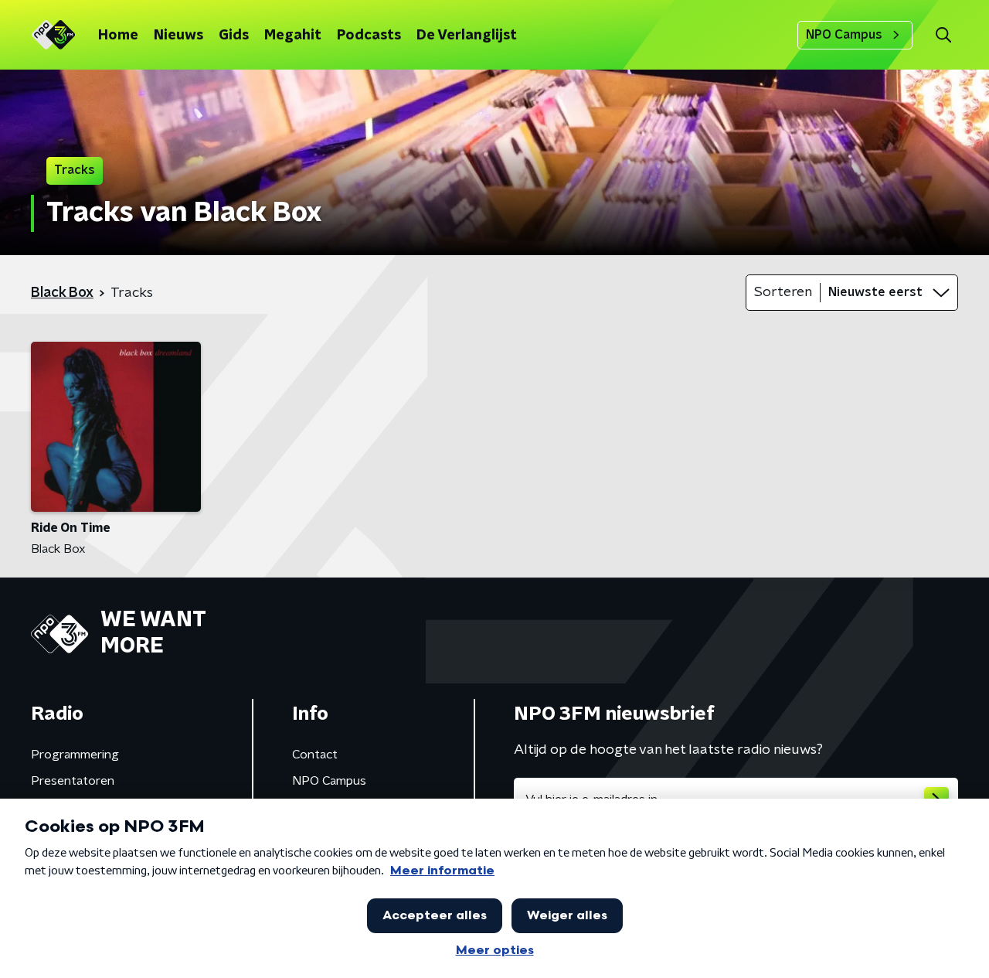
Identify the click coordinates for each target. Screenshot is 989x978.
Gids (234, 36)
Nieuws (178, 36)
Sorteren (783, 292)
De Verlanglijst (466, 36)
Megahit (292, 36)
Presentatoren (72, 781)
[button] (943, 35)
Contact (315, 754)
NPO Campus (844, 35)
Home (118, 36)
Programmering (75, 754)
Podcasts (369, 36)
